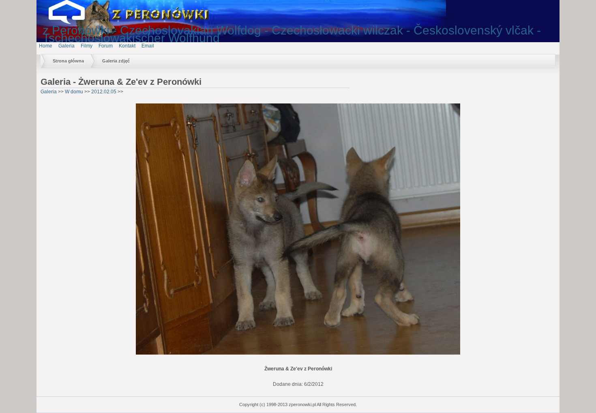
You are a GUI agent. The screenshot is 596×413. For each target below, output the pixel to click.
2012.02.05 (103, 92)
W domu (74, 92)
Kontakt (127, 46)
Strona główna (68, 60)
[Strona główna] (73, 22)
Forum (106, 46)
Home (45, 46)
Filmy (86, 46)
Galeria (66, 46)
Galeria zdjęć (116, 60)
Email (147, 46)
